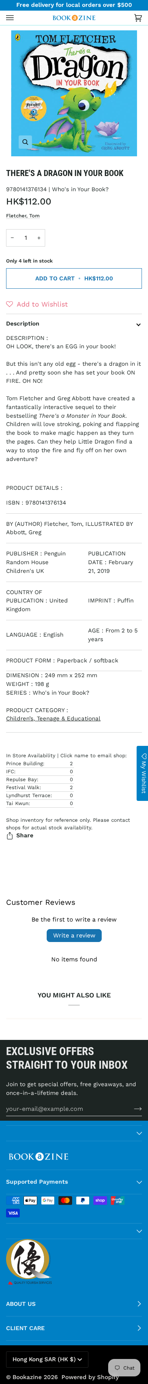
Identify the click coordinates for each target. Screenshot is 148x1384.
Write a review (74, 935)
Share (24, 835)
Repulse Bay (21, 779)
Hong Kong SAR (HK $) (44, 1359)
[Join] (132, 1108)
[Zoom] (74, 93)
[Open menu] (17, 18)
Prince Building (24, 763)
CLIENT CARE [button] (25, 1328)
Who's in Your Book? (80, 189)
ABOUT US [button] (21, 1304)
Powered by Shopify (90, 1377)
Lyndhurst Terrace (28, 795)
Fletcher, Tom (23, 216)
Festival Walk (22, 787)
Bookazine (27, 1377)
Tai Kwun (17, 803)
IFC (10, 771)
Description (22, 323)
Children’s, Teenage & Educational (53, 718)
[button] (37, 304)
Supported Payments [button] (37, 1181)
